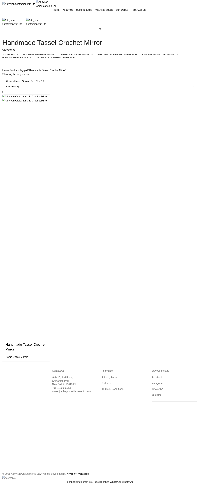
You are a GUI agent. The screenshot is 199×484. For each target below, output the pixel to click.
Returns (106, 383)
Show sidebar (13, 81)
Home (6, 70)
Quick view (15, 336)
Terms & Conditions (112, 389)
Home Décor (12, 357)
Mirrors (24, 357)
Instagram (157, 383)
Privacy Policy (110, 377)
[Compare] (23, 336)
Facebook (157, 377)
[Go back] (6, 33)
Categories (8, 50)
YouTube (157, 395)
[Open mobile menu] (99, 15)
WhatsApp (157, 389)
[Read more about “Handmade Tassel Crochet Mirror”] (6, 336)
